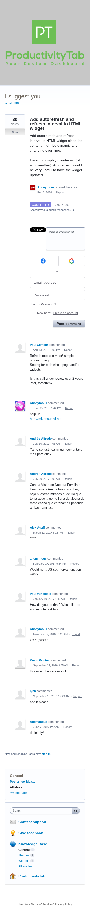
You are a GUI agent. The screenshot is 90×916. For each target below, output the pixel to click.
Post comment (69, 324)
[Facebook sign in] (43, 261)
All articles (25, 866)
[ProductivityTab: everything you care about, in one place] (45, 43)
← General (12, 103)
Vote (15, 132)
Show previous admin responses (52, 209)
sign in (46, 753)
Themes (24, 855)
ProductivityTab (32, 876)
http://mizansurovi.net (46, 419)
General (16, 776)
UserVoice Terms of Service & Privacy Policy (45, 904)
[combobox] (42, 810)
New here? (57, 313)
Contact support (32, 822)
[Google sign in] (71, 261)
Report (68, 349)
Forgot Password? (44, 304)
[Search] (76, 810)
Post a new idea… (22, 781)
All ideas (16, 787)
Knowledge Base (32, 844)
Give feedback (30, 833)
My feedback (18, 793)
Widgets (24, 861)
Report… (61, 192)
